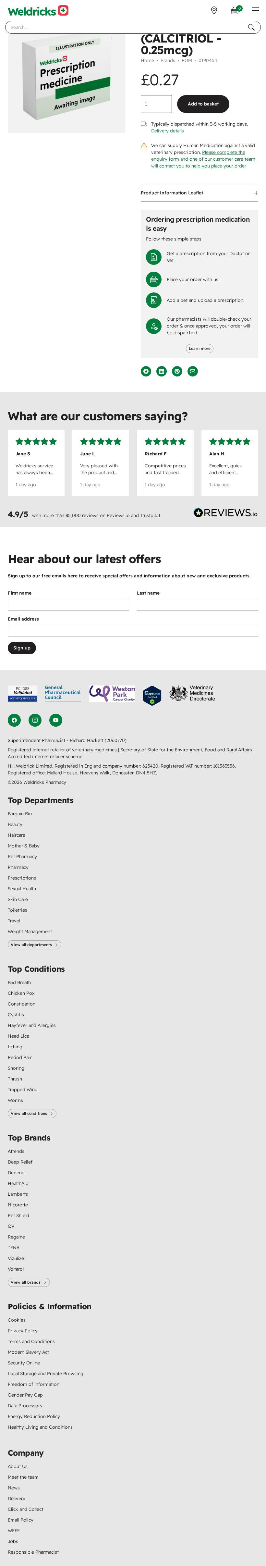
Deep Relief (20, 1162)
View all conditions (29, 1113)
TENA (13, 1248)
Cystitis (16, 1014)
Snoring (16, 1068)
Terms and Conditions (31, 1341)
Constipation (21, 1004)
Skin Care (18, 899)
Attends (16, 1151)
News (14, 1488)
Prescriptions (22, 878)
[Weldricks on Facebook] (14, 720)
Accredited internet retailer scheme (45, 756)
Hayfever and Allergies (32, 1025)
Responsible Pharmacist (33, 1552)
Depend (16, 1173)
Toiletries (17, 910)
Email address (23, 619)
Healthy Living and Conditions (40, 1427)
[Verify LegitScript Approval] (152, 695)
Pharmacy (18, 867)
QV (11, 1226)
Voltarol (16, 1269)
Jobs (13, 1541)
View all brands (26, 1282)
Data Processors (25, 1406)
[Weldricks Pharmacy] (38, 10)
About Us (18, 1466)
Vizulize (16, 1258)
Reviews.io (118, 515)
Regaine (16, 1237)
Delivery (16, 1498)
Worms (15, 1100)
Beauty (15, 824)
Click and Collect (25, 1509)
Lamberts (18, 1194)
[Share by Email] (192, 371)
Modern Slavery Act (28, 1352)
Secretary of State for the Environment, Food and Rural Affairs (186, 750)
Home (147, 60)
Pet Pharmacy (22, 856)
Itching (15, 1047)
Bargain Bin (20, 814)
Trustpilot (150, 515)
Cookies (17, 1320)
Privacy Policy (23, 1331)
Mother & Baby (24, 846)
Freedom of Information (33, 1384)
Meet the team (23, 1477)
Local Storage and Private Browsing (45, 1373)
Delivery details (167, 131)
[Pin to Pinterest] (177, 371)
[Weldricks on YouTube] (55, 720)
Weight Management (30, 931)
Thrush (15, 1079)
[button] (255, 10)
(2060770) (116, 740)
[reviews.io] (225, 514)
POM (187, 60)
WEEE (14, 1531)
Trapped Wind (23, 1089)
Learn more (200, 348)
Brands (168, 60)
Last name (148, 593)
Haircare (16, 835)
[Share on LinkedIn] (161, 371)
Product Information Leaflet (172, 193)
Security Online (24, 1363)
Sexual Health (22, 889)
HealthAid (18, 1183)
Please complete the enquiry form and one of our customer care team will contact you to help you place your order (203, 159)
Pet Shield (18, 1215)
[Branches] (214, 10)
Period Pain (20, 1057)
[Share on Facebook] (146, 371)
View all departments (31, 944)
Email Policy (20, 1520)
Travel (14, 921)
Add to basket (203, 104)
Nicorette (18, 1205)
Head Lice (18, 1036)
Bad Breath (19, 982)
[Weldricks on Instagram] (35, 720)
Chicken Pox (21, 993)
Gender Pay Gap (25, 1395)
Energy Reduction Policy (34, 1416)
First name (19, 593)
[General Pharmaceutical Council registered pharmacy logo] (63, 695)
